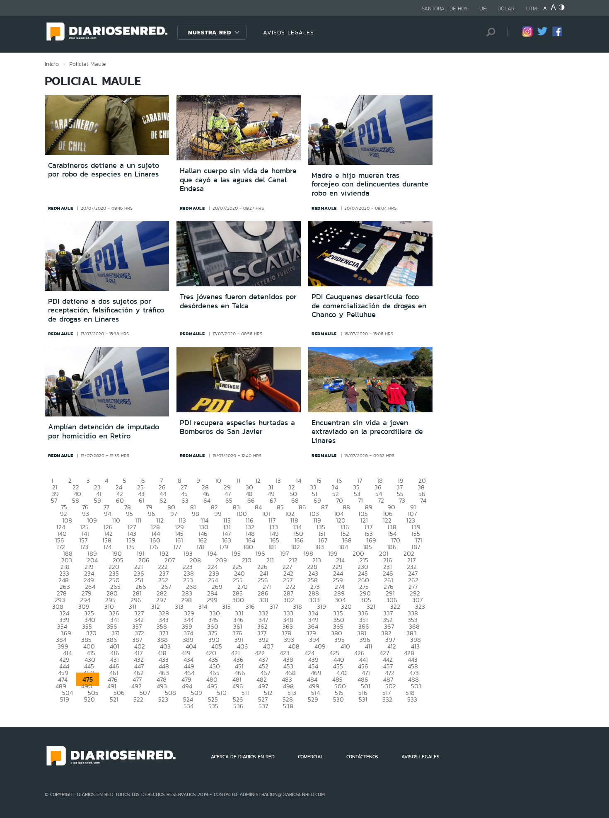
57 (54, 500)
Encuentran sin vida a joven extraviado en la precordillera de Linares (367, 431)
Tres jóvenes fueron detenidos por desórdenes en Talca (238, 301)
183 (319, 546)
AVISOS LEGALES (288, 32)
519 (64, 699)
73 (402, 500)
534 (188, 706)
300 (238, 599)
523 (163, 699)
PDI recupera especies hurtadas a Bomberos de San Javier (237, 427)
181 (272, 546)
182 (295, 546)
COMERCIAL (310, 756)
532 (387, 699)
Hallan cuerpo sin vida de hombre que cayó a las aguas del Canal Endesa (238, 179)
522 (138, 699)
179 (224, 546)
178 (200, 546)
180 (248, 546)
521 (114, 699)
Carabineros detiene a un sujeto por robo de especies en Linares (103, 170)
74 (423, 500)
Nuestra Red (209, 32)
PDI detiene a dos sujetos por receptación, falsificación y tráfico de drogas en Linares (106, 310)
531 (363, 699)
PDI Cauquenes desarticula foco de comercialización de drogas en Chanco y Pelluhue (369, 305)
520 (89, 699)
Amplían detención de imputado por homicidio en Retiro (103, 431)
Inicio (52, 64)
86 (302, 507)
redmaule (60, 208)
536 (238, 706)
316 (250, 606)
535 (213, 706)
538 (288, 706)
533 (412, 699)
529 (313, 699)
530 (338, 699)
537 (263, 706)
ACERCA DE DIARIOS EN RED (243, 756)
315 (226, 606)
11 (238, 480)
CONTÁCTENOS (362, 756)
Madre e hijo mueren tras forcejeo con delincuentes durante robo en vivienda (370, 184)
